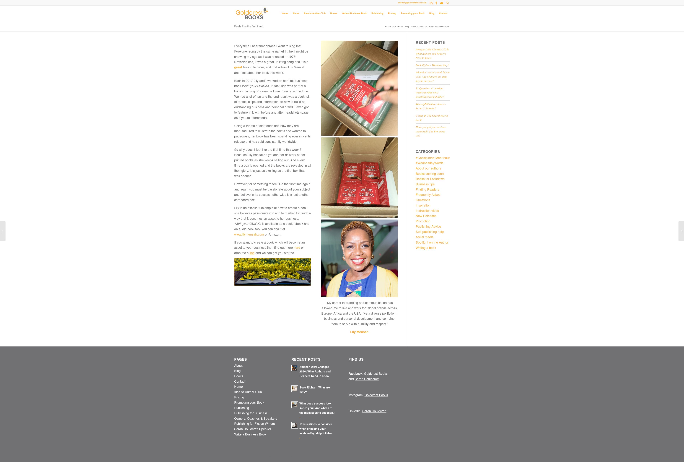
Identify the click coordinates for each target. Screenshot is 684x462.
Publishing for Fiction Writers (254, 423)
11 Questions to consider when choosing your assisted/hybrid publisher (430, 92)
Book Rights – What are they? (432, 65)
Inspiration (423, 205)
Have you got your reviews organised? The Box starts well (431, 131)
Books (238, 376)
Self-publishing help (430, 231)
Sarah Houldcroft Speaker (252, 428)
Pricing (239, 397)
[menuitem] (285, 13)
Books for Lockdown (430, 178)
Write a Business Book (250, 434)
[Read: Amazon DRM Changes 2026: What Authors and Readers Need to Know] (294, 368)
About (238, 365)
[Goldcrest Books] (252, 13)
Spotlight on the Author (432, 242)
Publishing (241, 407)
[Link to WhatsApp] (447, 2)
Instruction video (427, 210)
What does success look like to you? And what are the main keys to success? (433, 77)
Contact (239, 381)
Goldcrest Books (376, 373)
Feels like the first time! (248, 26)
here (296, 247)
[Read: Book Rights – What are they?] (294, 388)
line (252, 252)
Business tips (425, 184)
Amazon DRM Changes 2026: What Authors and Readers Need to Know (432, 54)
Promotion (423, 221)
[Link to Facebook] (436, 2)
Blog (237, 370)
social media (425, 236)
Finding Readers (427, 189)
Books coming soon (430, 173)
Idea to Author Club (248, 391)
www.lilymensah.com (249, 234)
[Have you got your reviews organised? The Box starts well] (681, 231)
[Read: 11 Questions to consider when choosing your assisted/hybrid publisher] (294, 425)
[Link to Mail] (441, 2)
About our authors (428, 168)
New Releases (426, 215)
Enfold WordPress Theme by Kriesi (278, 456)
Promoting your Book (249, 402)
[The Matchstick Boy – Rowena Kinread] (3, 231)
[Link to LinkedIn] (431, 2)
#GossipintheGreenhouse (434, 157)
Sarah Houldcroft (367, 378)
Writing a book (426, 247)
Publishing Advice (428, 226)
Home (238, 386)
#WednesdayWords (429, 162)
